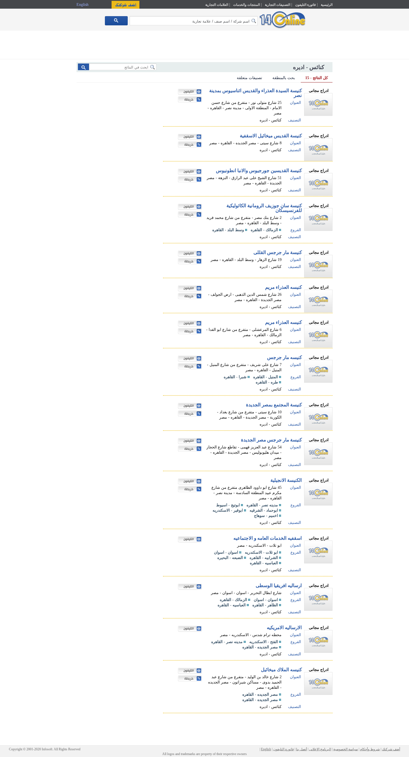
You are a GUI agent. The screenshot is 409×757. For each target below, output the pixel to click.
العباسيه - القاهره (264, 563)
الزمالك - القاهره (264, 230)
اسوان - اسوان (226, 552)
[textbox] (194, 20)
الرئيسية (326, 5)
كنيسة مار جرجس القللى (277, 252)
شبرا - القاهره (235, 377)
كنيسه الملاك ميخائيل (281, 669)
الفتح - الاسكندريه (263, 642)
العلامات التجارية (216, 5)
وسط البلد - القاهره (228, 230)
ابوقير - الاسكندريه (228, 510)
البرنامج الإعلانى (320, 749)
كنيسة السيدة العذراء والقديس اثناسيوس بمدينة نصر (255, 93)
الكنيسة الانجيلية (286, 480)
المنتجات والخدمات (246, 5)
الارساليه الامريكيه (284, 627)
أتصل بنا (301, 749)
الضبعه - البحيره (230, 558)
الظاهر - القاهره (265, 605)
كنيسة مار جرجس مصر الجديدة (271, 440)
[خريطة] (188, 100)
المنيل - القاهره (265, 377)
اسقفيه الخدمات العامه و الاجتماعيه (267, 538)
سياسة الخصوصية (345, 749)
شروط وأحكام (370, 749)
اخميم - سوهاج (266, 516)
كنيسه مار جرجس (284, 357)
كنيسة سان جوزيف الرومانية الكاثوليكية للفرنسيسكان (264, 208)
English (83, 5)
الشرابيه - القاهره (264, 558)
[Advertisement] (356, 118)
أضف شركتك (391, 749)
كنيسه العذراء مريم (283, 287)
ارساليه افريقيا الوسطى (279, 585)
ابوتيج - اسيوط (228, 505)
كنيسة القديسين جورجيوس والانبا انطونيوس (259, 170)
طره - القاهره (267, 382)
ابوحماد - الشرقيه (264, 510)
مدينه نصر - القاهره (262, 505)
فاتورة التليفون (305, 5)
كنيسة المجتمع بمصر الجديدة (274, 404)
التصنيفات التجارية (277, 5)
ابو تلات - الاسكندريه (261, 552)
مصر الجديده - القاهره (260, 647)
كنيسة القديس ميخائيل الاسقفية (271, 135)
